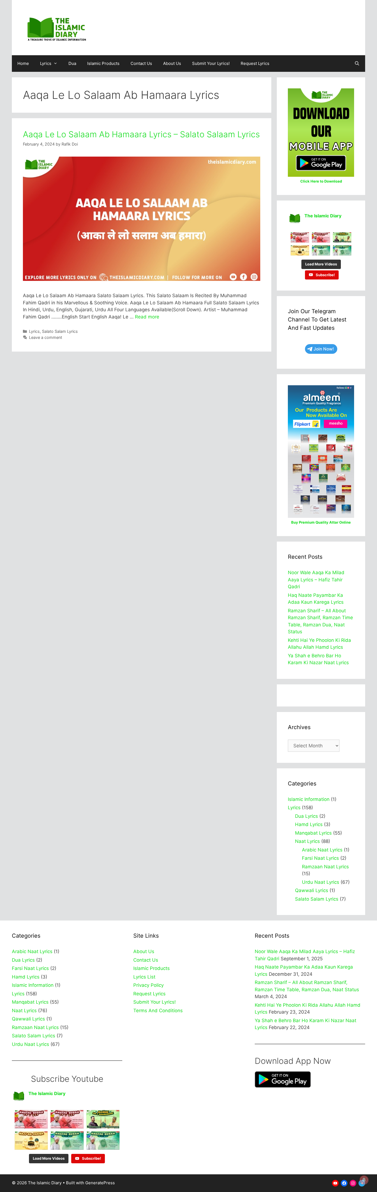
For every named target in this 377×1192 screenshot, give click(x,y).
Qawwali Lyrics (311, 890)
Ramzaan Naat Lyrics (325, 866)
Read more (147, 317)
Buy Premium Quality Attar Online (321, 522)
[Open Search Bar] (357, 63)
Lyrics (45, 63)
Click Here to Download (321, 181)
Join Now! (324, 349)
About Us (172, 63)
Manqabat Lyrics (313, 833)
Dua (72, 63)
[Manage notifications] (364, 1179)
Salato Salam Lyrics (60, 331)
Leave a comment (45, 337)
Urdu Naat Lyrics (320, 882)
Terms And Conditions (158, 1010)
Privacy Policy (148, 985)
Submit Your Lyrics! (211, 63)
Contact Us (141, 63)
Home (23, 63)
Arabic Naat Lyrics (322, 850)
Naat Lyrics (307, 841)
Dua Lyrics (306, 816)
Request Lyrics (255, 63)
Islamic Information (309, 799)
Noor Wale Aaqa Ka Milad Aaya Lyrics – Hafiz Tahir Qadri (316, 579)
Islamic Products (103, 63)
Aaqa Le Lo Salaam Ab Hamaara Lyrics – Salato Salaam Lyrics (141, 134)
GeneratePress (100, 1182)
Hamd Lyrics (309, 824)
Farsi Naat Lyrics (320, 858)
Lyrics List (144, 977)
